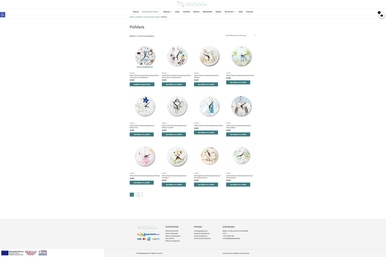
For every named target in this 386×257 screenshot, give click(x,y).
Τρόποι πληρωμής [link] (171, 233)
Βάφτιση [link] (166, 12)
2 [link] (136, 194)
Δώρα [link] (177, 12)
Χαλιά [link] (241, 12)
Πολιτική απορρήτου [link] (172, 241)
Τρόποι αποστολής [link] (171, 231)
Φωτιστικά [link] (229, 12)
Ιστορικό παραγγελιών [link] (202, 233)
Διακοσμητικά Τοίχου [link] (150, 12)
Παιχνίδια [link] (186, 12)
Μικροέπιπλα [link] (207, 12)
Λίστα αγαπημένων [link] (200, 236)
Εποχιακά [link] (249, 12)
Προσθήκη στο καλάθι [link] (174, 84)
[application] (159, 11)
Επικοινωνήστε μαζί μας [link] (202, 238)
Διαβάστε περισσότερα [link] (142, 84)
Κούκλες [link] (196, 12)
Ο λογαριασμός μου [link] (200, 231)
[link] (2, 14)
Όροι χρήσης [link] (169, 238)
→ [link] (140, 194)
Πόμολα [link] (218, 12)
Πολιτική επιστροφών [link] (173, 236)
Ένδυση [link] (136, 12)
